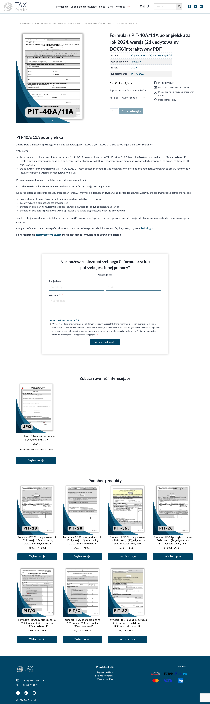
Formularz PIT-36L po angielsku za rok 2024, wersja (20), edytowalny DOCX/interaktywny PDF (128, 540)
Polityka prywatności (105, 675)
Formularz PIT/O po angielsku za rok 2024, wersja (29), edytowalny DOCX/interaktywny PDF (37, 623)
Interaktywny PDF (162, 55)
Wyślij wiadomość (105, 342)
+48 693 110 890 (29, 685)
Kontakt (120, 6)
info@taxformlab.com (34, 680)
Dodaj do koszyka (131, 111)
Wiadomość (56, 294)
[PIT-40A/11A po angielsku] (52, 76)
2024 (134, 67)
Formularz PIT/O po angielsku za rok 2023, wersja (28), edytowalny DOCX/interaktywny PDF (82, 623)
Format (114, 97)
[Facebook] (189, 6)
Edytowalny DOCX (141, 55)
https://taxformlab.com (48, 234)
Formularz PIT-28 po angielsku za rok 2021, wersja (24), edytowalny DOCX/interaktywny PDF (82, 540)
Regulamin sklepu (105, 672)
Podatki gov (147, 228)
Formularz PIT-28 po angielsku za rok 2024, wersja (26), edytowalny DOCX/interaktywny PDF (173, 540)
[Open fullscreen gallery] (86, 120)
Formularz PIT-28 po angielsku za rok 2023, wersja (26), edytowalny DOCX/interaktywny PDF (37, 540)
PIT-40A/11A (138, 73)
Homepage (62, 6)
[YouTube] (201, 6)
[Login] (149, 7)
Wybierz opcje (36, 460)
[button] (151, 7)
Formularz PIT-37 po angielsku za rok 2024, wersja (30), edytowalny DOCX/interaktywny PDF (127, 623)
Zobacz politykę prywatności (64, 320)
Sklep (102, 6)
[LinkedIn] (195, 6)
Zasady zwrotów (105, 679)
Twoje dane (55, 281)
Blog (110, 6)
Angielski (136, 61)
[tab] (52, 120)
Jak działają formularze (84, 6)
